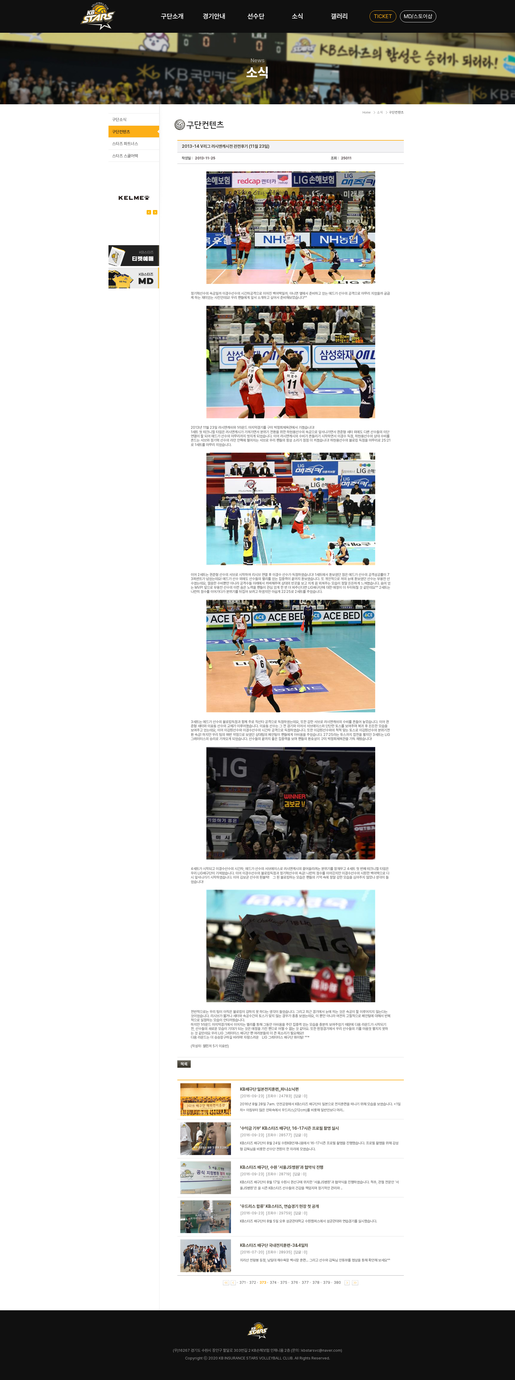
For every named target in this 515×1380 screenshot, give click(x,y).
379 (326, 1282)
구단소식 (119, 119)
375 (283, 1282)
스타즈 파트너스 (125, 143)
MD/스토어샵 (418, 16)
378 (315, 1282)
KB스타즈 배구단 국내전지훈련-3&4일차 (274, 1245)
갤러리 (339, 16)
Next (149, 212)
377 (305, 1282)
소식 (297, 16)
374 (273, 1282)
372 (252, 1282)
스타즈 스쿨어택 (125, 155)
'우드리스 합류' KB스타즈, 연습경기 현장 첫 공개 (279, 1206)
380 (337, 1282)
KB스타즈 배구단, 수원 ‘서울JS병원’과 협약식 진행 (281, 1167)
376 (294, 1282)
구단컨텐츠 (121, 131)
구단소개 (172, 16)
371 (242, 1282)
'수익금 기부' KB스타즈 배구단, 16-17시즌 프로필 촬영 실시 (289, 1128)
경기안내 (214, 16)
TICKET (383, 16)
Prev (155, 212)
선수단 (255, 16)
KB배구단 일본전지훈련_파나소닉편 (269, 1089)
